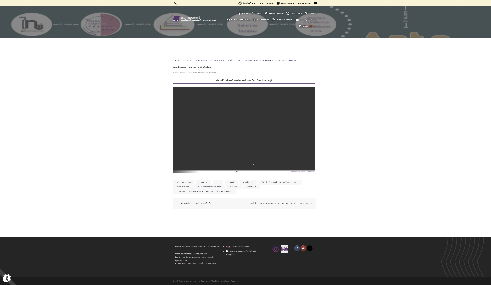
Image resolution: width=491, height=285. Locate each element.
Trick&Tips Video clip (308, 19)
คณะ (261, 3)
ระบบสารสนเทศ (287, 3)
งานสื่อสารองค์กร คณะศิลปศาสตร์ (209, 187)
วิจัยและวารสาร (296, 13)
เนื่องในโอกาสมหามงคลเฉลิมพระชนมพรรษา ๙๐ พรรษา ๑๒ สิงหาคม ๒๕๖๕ (279, 203)
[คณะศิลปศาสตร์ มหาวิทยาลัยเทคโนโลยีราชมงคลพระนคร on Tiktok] (310, 248)
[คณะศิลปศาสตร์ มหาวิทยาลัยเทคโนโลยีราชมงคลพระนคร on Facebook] (297, 248)
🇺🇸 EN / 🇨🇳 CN (308, 26)
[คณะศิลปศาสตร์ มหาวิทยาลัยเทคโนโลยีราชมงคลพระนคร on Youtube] (303, 248)
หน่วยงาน (270, 3)
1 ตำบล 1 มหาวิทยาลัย (183, 60)
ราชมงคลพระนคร (303, 3)
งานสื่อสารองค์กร (235, 60)
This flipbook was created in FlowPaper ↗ (302, 172)
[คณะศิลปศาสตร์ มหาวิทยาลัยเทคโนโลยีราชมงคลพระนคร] (196, 18)
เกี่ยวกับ (245, 13)
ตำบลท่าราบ (279, 60)
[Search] (175, 3)
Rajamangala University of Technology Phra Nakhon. (200, 280)
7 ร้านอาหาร (204, 182)
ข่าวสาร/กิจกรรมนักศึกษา (241, 19)
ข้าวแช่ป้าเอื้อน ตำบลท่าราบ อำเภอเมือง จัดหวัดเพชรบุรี (280, 182)
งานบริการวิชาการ (217, 60)
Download (313, 13)
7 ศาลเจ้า (231, 182)
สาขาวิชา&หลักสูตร (276, 13)
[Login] (315, 3)
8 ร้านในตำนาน (201, 60)
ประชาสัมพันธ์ (292, 60)
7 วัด (218, 182)
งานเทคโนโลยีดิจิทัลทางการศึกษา (258, 60)
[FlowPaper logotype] (232, 170)
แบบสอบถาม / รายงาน (284, 19)
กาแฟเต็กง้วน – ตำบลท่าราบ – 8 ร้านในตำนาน (198, 203)
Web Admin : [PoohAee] (207, 72)
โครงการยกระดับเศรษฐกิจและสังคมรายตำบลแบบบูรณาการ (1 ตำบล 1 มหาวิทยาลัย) (204, 191)
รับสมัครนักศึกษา (250, 3)
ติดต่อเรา (258, 13)
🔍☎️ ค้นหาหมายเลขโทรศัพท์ (237, 246)
